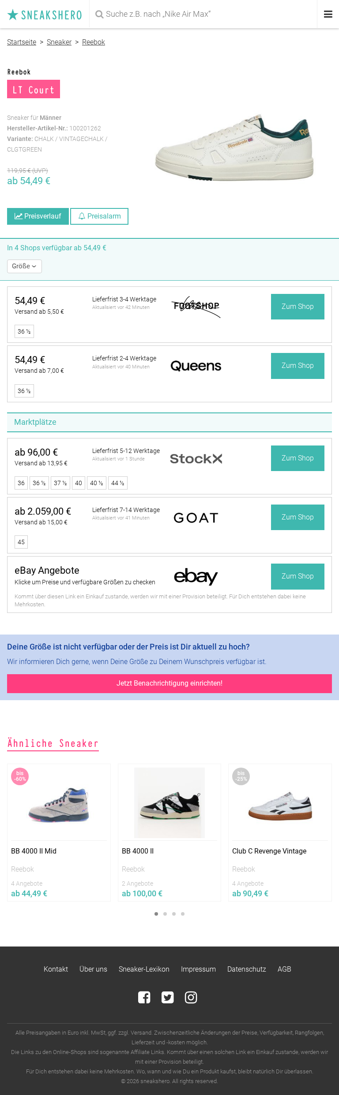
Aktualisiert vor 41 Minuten (121, 518)
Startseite (21, 42)
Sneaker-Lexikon (144, 969)
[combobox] (204, 14)
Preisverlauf (42, 216)
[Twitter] (168, 1000)
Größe (22, 266)
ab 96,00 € (36, 452)
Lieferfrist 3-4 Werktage (124, 299)
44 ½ (117, 482)
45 (21, 542)
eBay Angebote (47, 570)
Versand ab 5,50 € (39, 311)
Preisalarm (103, 216)
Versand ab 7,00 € (39, 370)
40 (78, 482)
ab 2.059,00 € (43, 511)
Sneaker (59, 42)
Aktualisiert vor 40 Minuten (121, 367)
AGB (284, 969)
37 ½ (60, 482)
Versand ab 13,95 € (41, 463)
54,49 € (30, 300)
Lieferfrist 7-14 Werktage (126, 509)
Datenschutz (246, 969)
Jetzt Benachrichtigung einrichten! (169, 683)
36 (21, 482)
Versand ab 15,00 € (41, 522)
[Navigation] (328, 14)
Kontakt (56, 969)
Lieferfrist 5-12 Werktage (126, 450)
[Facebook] (145, 1000)
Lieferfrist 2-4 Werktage (124, 358)
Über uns (93, 969)
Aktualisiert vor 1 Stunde (118, 459)
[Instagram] (191, 1000)
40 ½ (96, 482)
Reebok (93, 42)
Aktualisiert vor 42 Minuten (121, 307)
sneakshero (48, 14)
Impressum (198, 969)
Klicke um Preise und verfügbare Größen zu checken (85, 582)
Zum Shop (298, 306)
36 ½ (24, 331)
